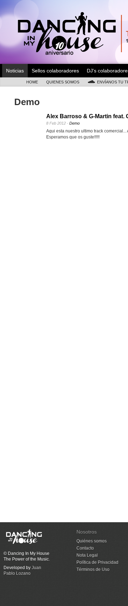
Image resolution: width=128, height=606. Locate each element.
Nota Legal (87, 555)
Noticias (15, 70)
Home (32, 82)
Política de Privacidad (97, 562)
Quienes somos (62, 82)
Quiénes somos (91, 541)
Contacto (85, 548)
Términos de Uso (93, 569)
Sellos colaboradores (55, 70)
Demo (74, 123)
